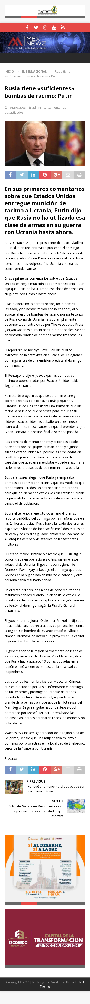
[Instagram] (45, 27)
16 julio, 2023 (17, 107)
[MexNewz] (45, 50)
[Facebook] (27, 27)
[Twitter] (36, 27)
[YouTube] (54, 27)
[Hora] (63, 27)
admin (36, 107)
